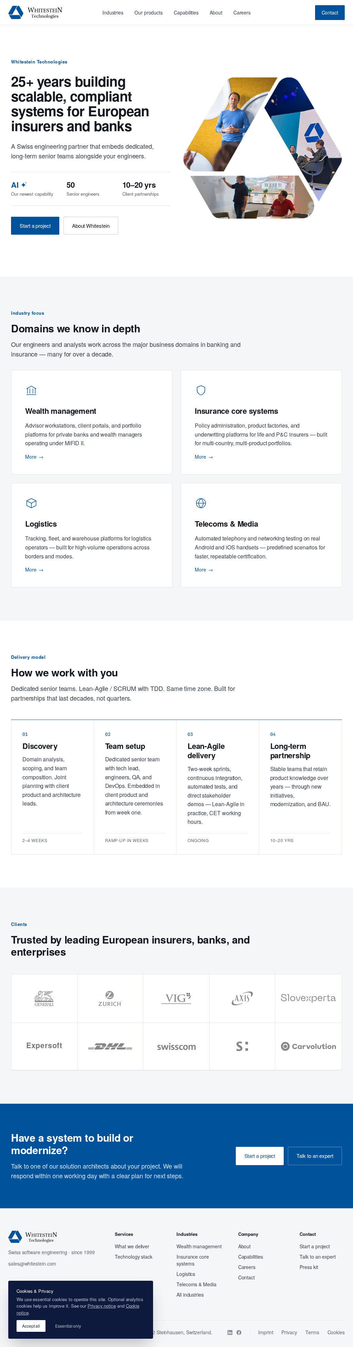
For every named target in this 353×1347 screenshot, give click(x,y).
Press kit (309, 1266)
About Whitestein (91, 225)
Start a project (35, 225)
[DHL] (111, 1046)
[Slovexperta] (308, 998)
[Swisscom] (176, 1046)
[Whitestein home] (35, 12)
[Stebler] (243, 1046)
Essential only (68, 1326)
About (216, 12)
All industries (190, 1294)
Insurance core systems (192, 1260)
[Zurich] (111, 998)
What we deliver (132, 1246)
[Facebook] (238, 1332)
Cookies (336, 1332)
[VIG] (176, 998)
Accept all (31, 1326)
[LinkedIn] (230, 1332)
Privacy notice (102, 1305)
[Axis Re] (243, 998)
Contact (330, 12)
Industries (112, 12)
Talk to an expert (314, 1155)
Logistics (185, 1273)
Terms (312, 1332)
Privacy (289, 1332)
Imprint (265, 1332)
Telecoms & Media (196, 1284)
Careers (242, 12)
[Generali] (44, 998)
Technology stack (133, 1256)
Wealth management (199, 1246)
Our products (148, 12)
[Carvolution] (308, 1046)
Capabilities (186, 12)
